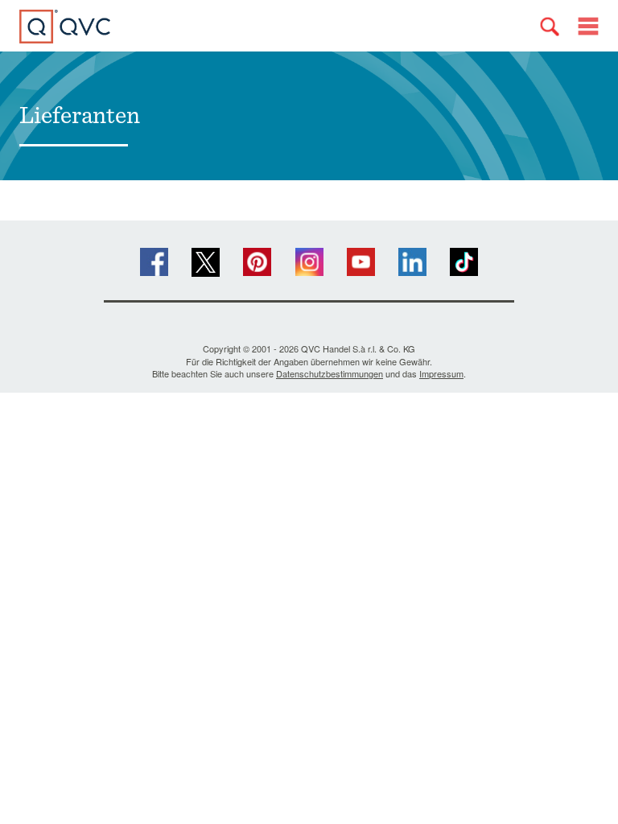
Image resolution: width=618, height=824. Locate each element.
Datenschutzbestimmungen (329, 373)
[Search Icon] (549, 26)
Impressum (441, 373)
